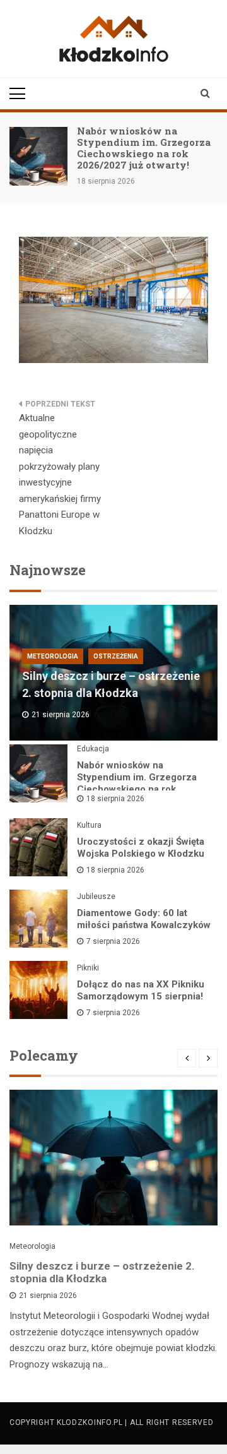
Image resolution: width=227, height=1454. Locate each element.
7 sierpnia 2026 (113, 941)
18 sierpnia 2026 (115, 798)
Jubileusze (96, 896)
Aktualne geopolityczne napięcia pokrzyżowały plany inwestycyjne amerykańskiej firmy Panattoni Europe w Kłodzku (60, 474)
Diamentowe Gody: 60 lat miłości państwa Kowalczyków (144, 919)
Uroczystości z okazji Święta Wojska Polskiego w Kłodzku (140, 847)
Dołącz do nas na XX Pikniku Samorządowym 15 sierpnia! (140, 990)
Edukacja (93, 748)
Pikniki (88, 967)
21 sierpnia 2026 (48, 1295)
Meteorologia (52, 656)
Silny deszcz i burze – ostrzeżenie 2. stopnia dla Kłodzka (102, 1272)
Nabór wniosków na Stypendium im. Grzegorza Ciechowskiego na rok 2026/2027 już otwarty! (144, 147)
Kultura (89, 825)
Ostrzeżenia (115, 656)
